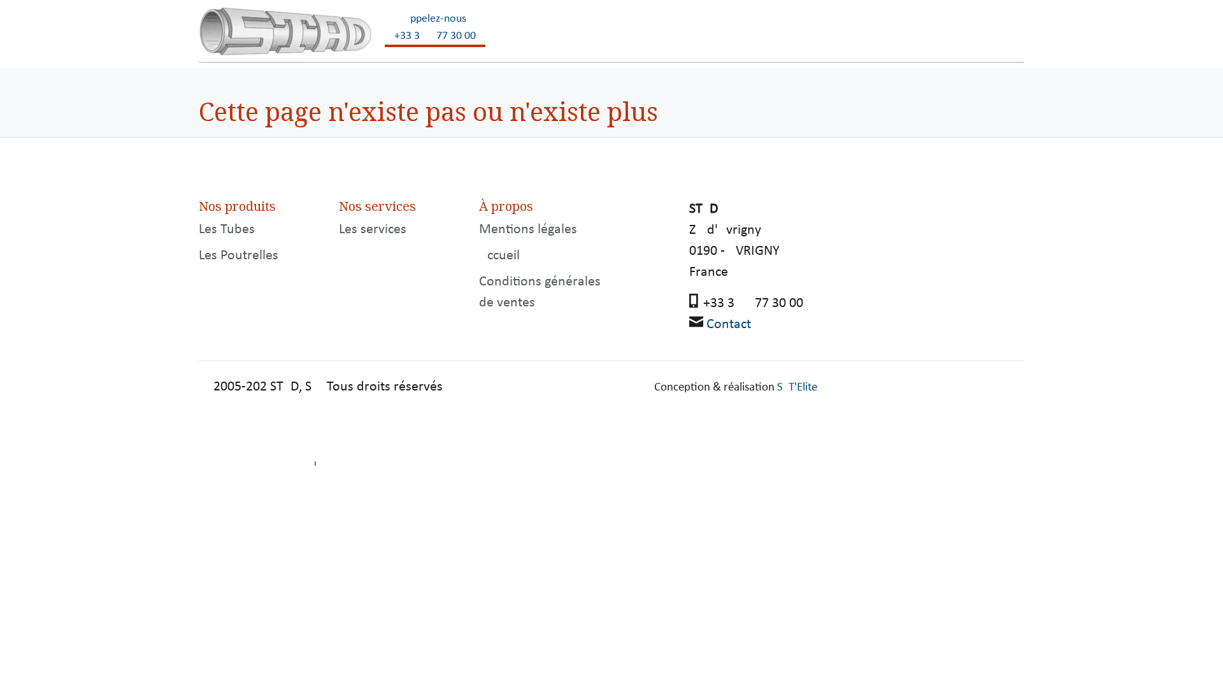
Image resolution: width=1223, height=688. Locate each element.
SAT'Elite (797, 388)
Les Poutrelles (238, 255)
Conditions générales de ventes (540, 292)
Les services (372, 229)
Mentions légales (528, 229)
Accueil (499, 255)
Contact (728, 324)
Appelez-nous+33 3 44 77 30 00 (435, 27)
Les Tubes (227, 229)
